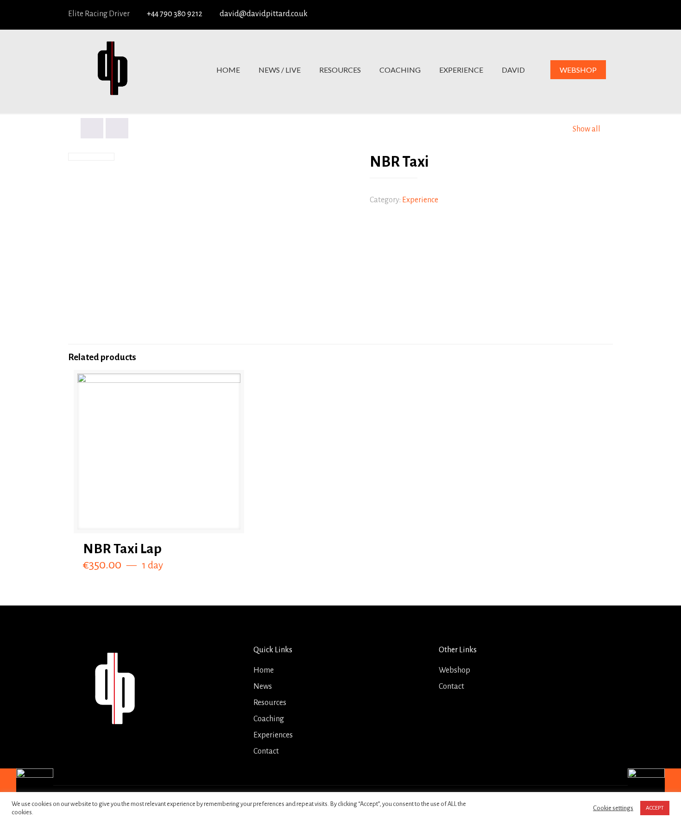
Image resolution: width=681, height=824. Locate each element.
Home (263, 670)
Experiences (273, 735)
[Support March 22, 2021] (654, 786)
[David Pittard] (112, 70)
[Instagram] (606, 14)
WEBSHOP (578, 69)
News (262, 686)
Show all (586, 129)
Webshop (454, 670)
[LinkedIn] (588, 14)
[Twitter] (555, 14)
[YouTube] (572, 14)
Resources (269, 703)
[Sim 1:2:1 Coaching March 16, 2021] (26, 786)
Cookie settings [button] (613, 808)
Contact (266, 751)
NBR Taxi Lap (122, 548)
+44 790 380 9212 (174, 14)
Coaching (268, 719)
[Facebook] (537, 14)
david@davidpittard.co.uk (264, 14)
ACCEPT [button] (655, 808)
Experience (420, 200)
